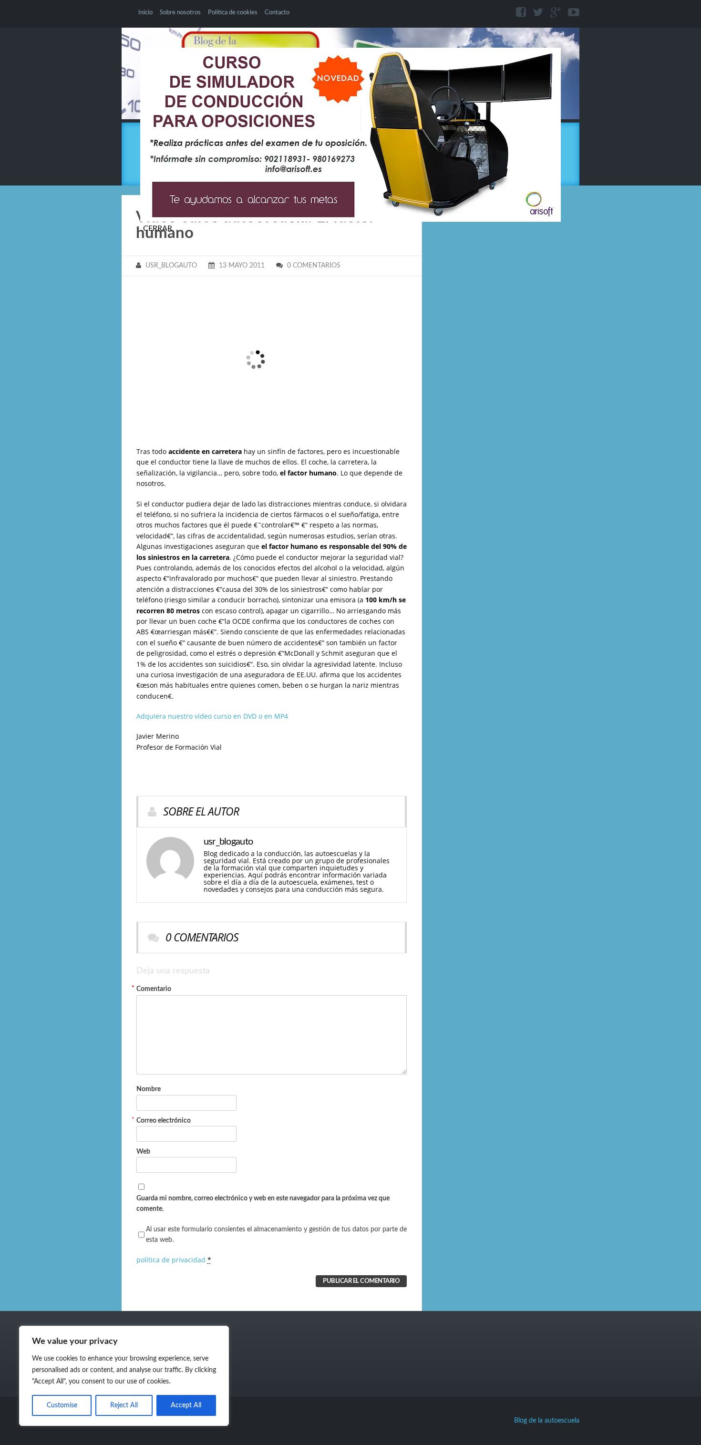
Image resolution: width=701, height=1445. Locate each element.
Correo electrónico (163, 1120)
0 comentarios (313, 265)
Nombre (148, 1039)
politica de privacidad (171, 1259)
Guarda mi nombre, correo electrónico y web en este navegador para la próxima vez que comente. (263, 1203)
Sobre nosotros (180, 12)
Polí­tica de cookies (233, 12)
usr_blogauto (171, 265)
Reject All (124, 1405)
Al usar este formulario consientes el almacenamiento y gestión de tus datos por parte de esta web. (276, 1234)
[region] (124, 1376)
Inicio (145, 12)
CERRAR (157, 228)
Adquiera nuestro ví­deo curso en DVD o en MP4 (212, 716)
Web (143, 1151)
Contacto (277, 12)
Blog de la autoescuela (546, 1420)
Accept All (186, 1405)
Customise (62, 1405)
